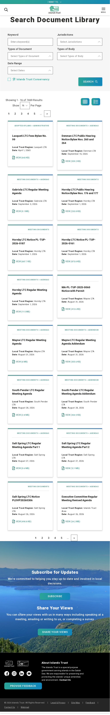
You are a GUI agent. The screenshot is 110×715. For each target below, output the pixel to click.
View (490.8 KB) (23, 521)
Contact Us (65, 680)
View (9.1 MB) (22, 211)
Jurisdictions (65, 34)
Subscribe (55, 596)
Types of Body (66, 48)
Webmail (25, 707)
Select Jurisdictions (71, 41)
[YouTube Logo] (29, 675)
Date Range (15, 63)
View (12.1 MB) (72, 468)
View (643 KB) (23, 157)
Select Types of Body (71, 56)
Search (88, 81)
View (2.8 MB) (22, 415)
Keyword (13, 34)
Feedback (90, 703)
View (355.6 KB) (73, 362)
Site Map (75, 703)
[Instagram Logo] (14, 675)
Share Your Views (55, 631)
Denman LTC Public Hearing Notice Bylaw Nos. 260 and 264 (78, 139)
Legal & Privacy (58, 703)
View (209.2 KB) (73, 161)
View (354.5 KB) (73, 415)
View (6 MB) (22, 362)
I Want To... (55, 2)
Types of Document (20, 48)
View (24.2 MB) (72, 521)
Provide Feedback (23, 685)
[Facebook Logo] (6, 675)
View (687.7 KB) (23, 261)
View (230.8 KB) (73, 211)
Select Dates (18, 70)
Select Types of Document (25, 56)
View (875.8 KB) (73, 261)
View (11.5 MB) (23, 312)
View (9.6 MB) (22, 468)
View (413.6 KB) (73, 309)
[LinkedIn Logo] (21, 675)
